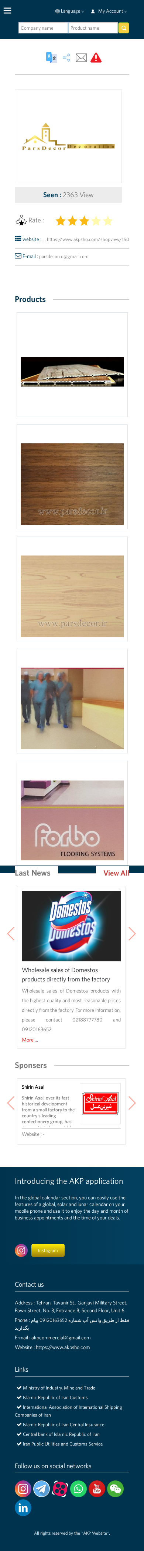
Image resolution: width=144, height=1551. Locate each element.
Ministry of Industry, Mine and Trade (59, 1388)
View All (116, 873)
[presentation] (11, 934)
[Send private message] (81, 57)
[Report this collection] (96, 57)
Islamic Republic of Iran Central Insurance (63, 1424)
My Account (110, 11)
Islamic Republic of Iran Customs (55, 1397)
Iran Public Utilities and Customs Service (63, 1444)
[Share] (66, 57)
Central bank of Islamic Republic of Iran (61, 1434)
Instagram (48, 1250)
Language (70, 11)
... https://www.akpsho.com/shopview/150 (85, 239)
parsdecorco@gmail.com (64, 256)
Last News (33, 872)
